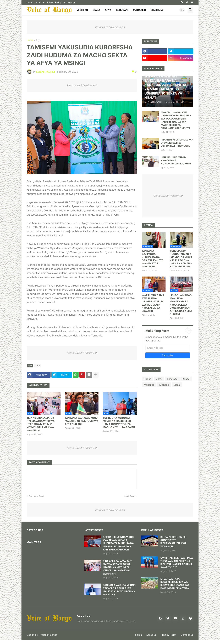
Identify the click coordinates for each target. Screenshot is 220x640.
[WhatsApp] (76, 375)
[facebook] (182, 2)
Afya (108, 9)
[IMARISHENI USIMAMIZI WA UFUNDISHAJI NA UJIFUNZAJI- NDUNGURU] (150, 143)
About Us (39, 2)
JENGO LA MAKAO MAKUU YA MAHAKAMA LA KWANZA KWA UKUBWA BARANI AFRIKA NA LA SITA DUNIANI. (181, 304)
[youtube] (192, 2)
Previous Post (36, 496)
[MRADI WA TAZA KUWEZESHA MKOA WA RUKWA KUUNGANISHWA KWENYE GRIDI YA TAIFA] (149, 583)
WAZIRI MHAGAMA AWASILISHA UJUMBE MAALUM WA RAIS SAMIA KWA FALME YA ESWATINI (153, 303)
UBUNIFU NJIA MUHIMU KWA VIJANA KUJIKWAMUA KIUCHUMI (176, 160)
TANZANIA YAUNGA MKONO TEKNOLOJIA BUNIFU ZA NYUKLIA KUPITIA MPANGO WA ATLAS (119, 590)
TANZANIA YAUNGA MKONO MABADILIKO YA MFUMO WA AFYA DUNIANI (81, 420)
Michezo (82, 9)
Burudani (122, 9)
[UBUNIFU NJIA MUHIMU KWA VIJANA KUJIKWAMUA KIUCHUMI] (150, 161)
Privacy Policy (54, 2)
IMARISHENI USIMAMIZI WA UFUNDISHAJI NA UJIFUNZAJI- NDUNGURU (177, 142)
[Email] (89, 375)
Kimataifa (172, 378)
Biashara (157, 9)
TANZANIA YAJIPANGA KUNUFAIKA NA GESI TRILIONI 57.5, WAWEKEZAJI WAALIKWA (153, 258)
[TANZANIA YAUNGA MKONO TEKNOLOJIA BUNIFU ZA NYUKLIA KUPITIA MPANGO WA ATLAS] (92, 589)
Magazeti (139, 9)
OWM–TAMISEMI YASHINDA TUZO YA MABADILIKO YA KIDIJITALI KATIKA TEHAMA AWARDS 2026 (176, 562)
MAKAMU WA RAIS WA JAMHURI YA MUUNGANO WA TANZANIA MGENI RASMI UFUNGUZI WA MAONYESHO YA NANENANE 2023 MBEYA (176, 120)
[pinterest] (190, 618)
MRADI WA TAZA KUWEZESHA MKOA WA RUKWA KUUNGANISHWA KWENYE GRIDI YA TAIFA (175, 583)
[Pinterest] (82, 375)
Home (29, 2)
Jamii (159, 378)
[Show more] (96, 375)
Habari (147, 378)
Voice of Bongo (48, 634)
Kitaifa (186, 378)
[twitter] (187, 2)
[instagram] (183, 618)
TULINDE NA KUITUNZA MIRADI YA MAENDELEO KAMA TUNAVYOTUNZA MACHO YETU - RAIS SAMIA (119, 422)
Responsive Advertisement (110, 26)
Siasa (96, 9)
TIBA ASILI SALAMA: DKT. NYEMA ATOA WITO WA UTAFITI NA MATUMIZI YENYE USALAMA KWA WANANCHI (41, 424)
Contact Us (69, 2)
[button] (182, 10)
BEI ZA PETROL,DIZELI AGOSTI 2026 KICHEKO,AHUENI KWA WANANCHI (173, 541)
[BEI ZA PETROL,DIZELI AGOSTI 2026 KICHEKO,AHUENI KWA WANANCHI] (149, 541)
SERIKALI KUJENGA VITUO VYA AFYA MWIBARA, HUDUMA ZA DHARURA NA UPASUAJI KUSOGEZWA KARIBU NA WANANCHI (118, 543)
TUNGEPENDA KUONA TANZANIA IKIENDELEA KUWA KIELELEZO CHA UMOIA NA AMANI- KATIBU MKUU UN (181, 258)
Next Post (129, 496)
